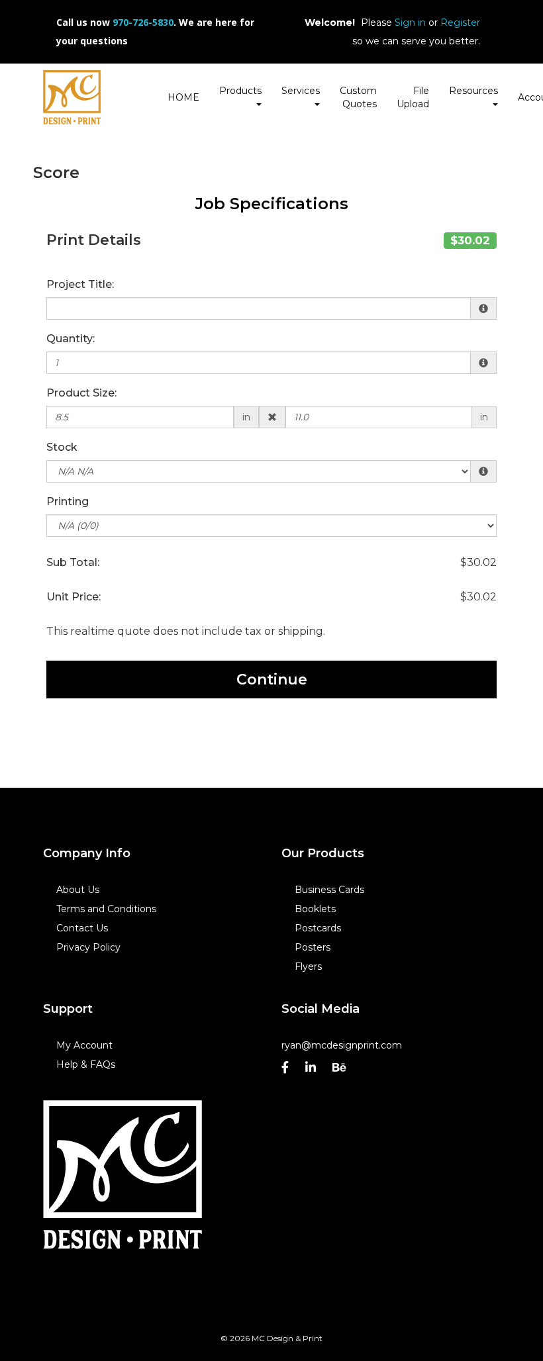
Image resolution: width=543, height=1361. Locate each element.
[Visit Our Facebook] (286, 1070)
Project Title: (80, 284)
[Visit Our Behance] (340, 1070)
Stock (61, 447)
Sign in (410, 22)
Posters (312, 947)
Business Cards (329, 890)
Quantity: (70, 338)
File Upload (413, 97)
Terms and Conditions (106, 909)
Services (300, 91)
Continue (271, 679)
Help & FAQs (85, 1064)
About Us (77, 890)
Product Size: (81, 393)
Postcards (318, 928)
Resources (473, 91)
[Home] (122, 1175)
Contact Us (82, 928)
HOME (183, 97)
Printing (67, 501)
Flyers (308, 966)
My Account (84, 1045)
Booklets (315, 909)
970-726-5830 (143, 22)
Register (460, 22)
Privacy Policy (88, 947)
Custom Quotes (358, 97)
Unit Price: (73, 596)
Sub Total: (72, 562)
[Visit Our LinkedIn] (312, 1070)
